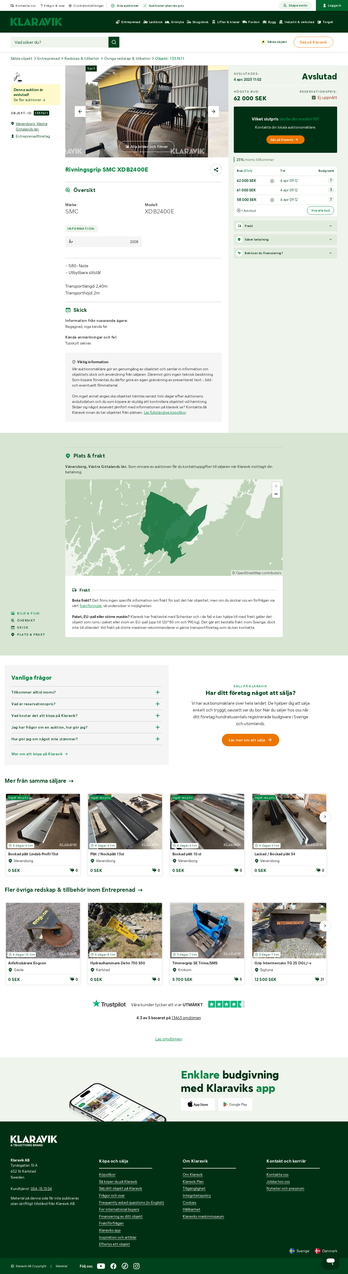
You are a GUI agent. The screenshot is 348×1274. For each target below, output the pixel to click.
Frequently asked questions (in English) (131, 1202)
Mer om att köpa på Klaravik (37, 754)
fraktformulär (91, 606)
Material (61, 1266)
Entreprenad (48, 58)
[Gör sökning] (113, 42)
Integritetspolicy (197, 1195)
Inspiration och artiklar (117, 1237)
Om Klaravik (193, 1174)
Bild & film (28, 613)
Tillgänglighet (194, 1188)
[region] (174, 527)
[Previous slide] (80, 111)
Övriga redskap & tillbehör (127, 58)
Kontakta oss (25, 6)
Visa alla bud (320, 210)
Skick (23, 627)
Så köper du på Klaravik (118, 1181)
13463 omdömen (186, 1017)
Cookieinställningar (88, 6)
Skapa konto (298, 5)
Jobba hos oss (278, 1181)
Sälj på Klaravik (282, 140)
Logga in (334, 5)
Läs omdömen (168, 1039)
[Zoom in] (276, 486)
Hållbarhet (191, 1209)
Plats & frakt (31, 634)
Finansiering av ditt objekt (121, 1216)
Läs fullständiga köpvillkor (165, 412)
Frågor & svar (54, 6)
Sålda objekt (277, 42)
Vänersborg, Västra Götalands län (31, 126)
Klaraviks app (110, 1230)
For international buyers (119, 1209)
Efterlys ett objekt (114, 1244)
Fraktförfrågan (111, 1223)
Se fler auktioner (28, 100)
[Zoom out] (276, 494)
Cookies (189, 1202)
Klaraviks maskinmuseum (203, 1216)
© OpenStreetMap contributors (256, 573)
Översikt (26, 620)
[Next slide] (213, 111)
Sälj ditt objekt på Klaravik (120, 1188)
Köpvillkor (107, 1174)
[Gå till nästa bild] (324, 817)
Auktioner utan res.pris (166, 6)
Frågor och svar (112, 1195)
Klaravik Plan (193, 1181)
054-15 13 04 (41, 1188)
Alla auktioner (127, 6)
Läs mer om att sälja (247, 740)
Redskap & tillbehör (82, 58)
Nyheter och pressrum (285, 1188)
